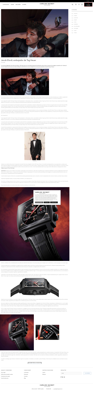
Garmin (75, 15)
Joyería (24, 4)
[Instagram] (62, 377)
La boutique (26, 372)
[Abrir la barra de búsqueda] (72, 4)
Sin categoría (77, 26)
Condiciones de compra (5, 376)
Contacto (26, 376)
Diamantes (26, 374)
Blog (25, 378)
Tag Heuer (76, 28)
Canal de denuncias (4, 378)
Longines (76, 24)
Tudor (12, 4)
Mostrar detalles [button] (39, 202)
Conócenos (6, 4)
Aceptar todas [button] (54, 202)
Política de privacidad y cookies (7, 374)
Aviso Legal (3, 372)
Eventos (75, 13)
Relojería (18, 4)
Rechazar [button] (46, 202)
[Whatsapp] (64, 377)
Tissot (75, 30)
